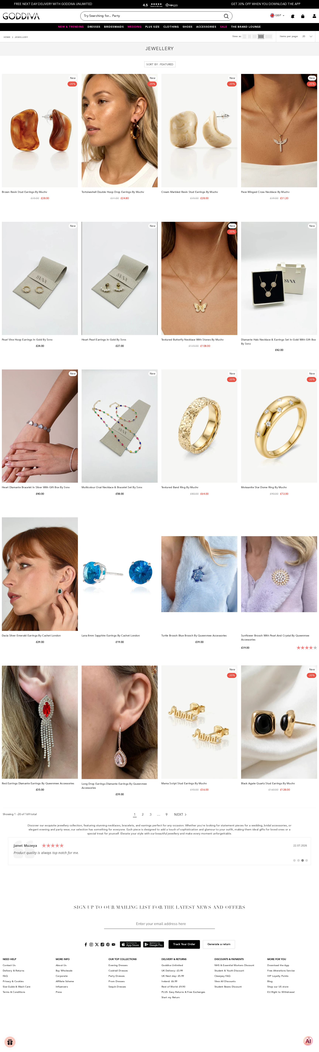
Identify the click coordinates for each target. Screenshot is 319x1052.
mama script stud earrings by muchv (184, 783)
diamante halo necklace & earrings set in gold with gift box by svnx (278, 342)
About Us (61, 965)
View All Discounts (225, 981)
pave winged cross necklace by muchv (265, 192)
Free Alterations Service (281, 970)
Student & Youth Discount (229, 970)
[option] (53, 4)
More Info (63, 959)
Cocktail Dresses (118, 970)
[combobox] (151, 16)
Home (7, 37)
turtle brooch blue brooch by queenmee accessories (194, 635)
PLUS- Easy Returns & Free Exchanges (183, 992)
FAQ (5, 976)
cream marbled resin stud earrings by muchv (190, 192)
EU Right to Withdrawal (281, 992)
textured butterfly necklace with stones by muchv (192, 339)
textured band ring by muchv (180, 487)
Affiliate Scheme (65, 981)
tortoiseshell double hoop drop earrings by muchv (113, 192)
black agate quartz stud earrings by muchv (268, 783)
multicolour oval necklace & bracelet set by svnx (112, 487)
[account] (314, 16)
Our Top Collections (123, 959)
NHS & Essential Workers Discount (234, 965)
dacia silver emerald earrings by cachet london (31, 635)
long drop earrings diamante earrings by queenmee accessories (114, 786)
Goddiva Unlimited (172, 965)
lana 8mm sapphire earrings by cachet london (111, 635)
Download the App (278, 965)
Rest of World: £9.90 (173, 986)
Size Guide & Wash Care (16, 986)
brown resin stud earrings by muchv (25, 192)
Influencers (62, 986)
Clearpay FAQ (223, 976)
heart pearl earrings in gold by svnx (104, 339)
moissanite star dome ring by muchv (264, 487)
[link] (159, 851)
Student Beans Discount (228, 986)
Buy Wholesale (64, 970)
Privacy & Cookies (13, 981)
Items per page (289, 36)
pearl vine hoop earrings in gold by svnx (27, 339)
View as (236, 36)
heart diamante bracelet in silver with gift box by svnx (36, 487)
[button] (159, 5)
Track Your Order (184, 944)
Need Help (9, 959)
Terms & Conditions (14, 992)
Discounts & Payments (229, 959)
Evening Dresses (118, 965)
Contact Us (9, 965)
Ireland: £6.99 (169, 981)
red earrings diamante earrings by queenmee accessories (38, 783)
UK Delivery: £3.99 (172, 970)
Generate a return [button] (219, 944)
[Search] (156, 16)
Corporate (62, 976)
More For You (276, 959)
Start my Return (171, 997)
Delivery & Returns (13, 970)
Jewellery (21, 37)
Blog (269, 981)
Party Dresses (117, 976)
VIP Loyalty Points (277, 976)
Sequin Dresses (117, 986)
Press (59, 992)
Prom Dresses (117, 981)
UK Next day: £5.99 (173, 976)
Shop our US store (277, 986)
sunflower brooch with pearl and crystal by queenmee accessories (275, 637)
